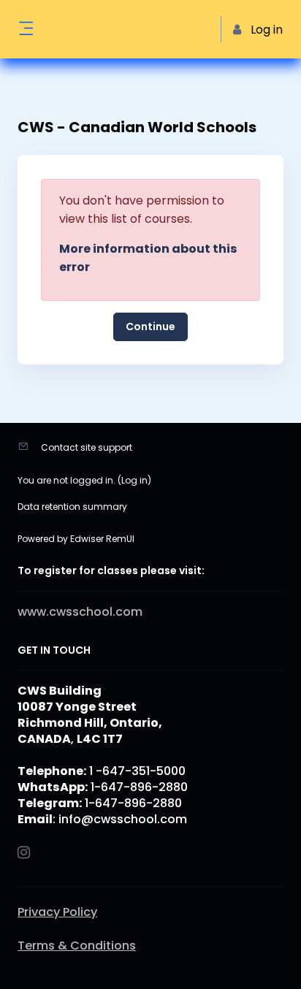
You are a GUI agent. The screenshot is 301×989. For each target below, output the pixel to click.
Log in (134, 480)
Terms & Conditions (77, 946)
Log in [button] (267, 29)
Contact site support (86, 447)
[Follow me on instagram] (25, 853)
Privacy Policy (57, 912)
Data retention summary (72, 506)
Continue (150, 326)
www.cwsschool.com (80, 611)
